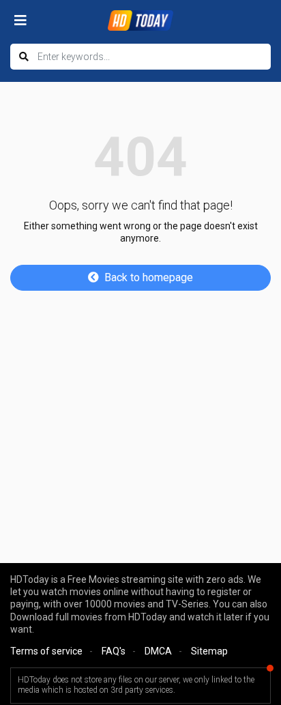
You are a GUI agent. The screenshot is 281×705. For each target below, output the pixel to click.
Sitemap (209, 651)
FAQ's (113, 651)
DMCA (158, 651)
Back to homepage (148, 277)
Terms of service (46, 651)
